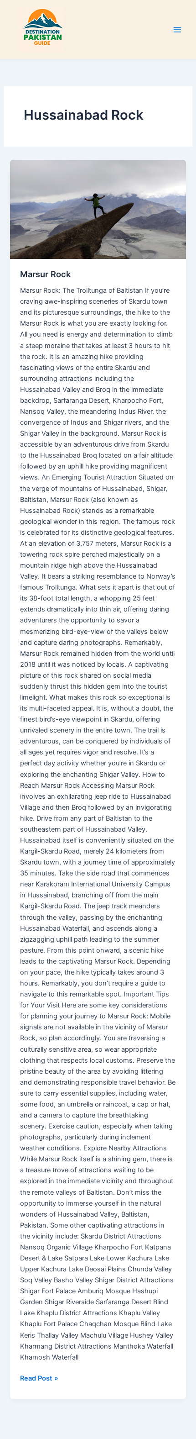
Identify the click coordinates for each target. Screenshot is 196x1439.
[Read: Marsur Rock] (98, 209)
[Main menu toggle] (177, 29)
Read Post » (39, 1377)
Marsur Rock (45, 274)
